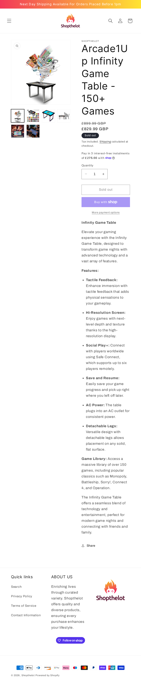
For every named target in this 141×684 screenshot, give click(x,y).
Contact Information (26, 615)
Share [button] (91, 545)
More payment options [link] (106, 212)
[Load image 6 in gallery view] (33, 131)
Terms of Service (23, 605)
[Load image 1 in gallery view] (17, 115)
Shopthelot (28, 675)
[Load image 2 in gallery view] (33, 115)
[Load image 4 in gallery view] (63, 115)
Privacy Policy (21, 596)
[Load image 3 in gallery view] (48, 115)
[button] (9, 21)
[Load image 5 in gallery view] (17, 131)
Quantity (87, 165)
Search (16, 586)
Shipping (105, 141)
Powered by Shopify (47, 675)
